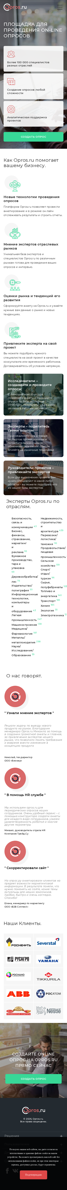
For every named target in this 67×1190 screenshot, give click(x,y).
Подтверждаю (33, 1174)
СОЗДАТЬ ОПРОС (33, 136)
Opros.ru (15, 7)
